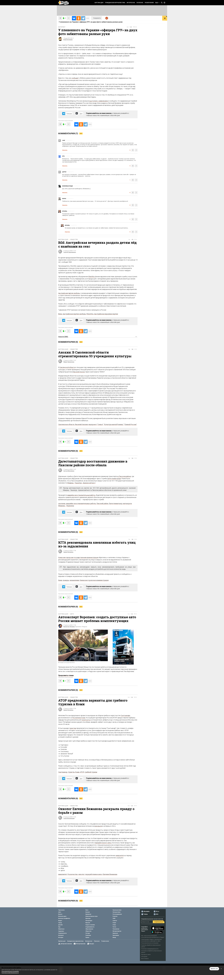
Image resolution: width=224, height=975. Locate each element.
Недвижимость (89, 926)
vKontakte (146, 911)
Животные (61, 929)
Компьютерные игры (91, 916)
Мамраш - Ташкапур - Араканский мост (81, 483)
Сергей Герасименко (69, 252)
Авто (72, 614)
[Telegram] (83, 18)
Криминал (88, 914)
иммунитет (120, 855)
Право (87, 937)
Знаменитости (62, 933)
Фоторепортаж (117, 931)
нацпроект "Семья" (95, 424)
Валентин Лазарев (69, 626)
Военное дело (62, 916)
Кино (86, 910)
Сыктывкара (125, 715)
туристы (71, 772)
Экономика (116, 935)
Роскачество (73, 874)
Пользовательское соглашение (149, 943)
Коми (77, 772)
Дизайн (60, 924)
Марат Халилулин (68, 362)
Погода (87, 933)
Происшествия (117, 910)
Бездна (92, 943)
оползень (61, 503)
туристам (72, 728)
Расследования (117, 914)
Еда (59, 926)
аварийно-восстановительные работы (81, 495)
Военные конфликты (64, 918)
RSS (157, 914)
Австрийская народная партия (106, 314)
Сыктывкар (62, 772)
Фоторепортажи (80, 943)
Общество (74, 239)
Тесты (114, 926)
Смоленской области (67, 367)
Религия (115, 916)
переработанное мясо (93, 874)
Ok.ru (157, 911)
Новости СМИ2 (63, 336)
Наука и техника (90, 924)
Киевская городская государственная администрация (78, 557)
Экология (115, 933)
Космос (87, 912)
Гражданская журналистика (115, 2)
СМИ (114, 918)
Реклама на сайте (145, 954)
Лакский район (102, 503)
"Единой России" (130, 424)
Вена (60, 314)
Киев (60, 580)
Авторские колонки (66, 943)
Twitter (146, 914)
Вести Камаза (145, 958)
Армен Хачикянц (68, 552)
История (60, 937)
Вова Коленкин (68, 39)
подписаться (158, 922)
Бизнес (60, 914)
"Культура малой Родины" (114, 424)
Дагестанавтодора (114, 478)
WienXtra (91, 276)
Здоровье (61, 931)
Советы (115, 920)
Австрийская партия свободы (69, 293)
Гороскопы (61, 910)
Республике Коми (78, 718)
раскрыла (98, 826)
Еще (156, 2)
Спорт (114, 922)
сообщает (75, 78)
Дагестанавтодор (115, 503)
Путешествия (116, 912)
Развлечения (149, 2)
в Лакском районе (124, 476)
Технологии (116, 929)
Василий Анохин (79, 372)
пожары (66, 580)
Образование (89, 929)
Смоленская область (66, 424)
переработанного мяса (103, 843)
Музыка (87, 922)
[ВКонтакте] (74, 18)
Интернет (61, 27)
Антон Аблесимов (68, 471)
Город (60, 922)
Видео (60, 920)
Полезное (139, 2)
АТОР (82, 772)
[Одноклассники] (78, 18)
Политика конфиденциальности (149, 948)
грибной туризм (91, 772)
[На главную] (63, 2)
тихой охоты (85, 720)
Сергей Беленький (68, 818)
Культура (88, 918)
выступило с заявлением (98, 101)
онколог (81, 874)
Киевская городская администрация (94, 580)
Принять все (214, 968)
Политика (88, 935)
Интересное (131, 2)
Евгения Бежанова (110, 874)
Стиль (114, 924)
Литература (88, 920)
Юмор (114, 937)
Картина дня (99, 2)
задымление (74, 580)
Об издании (144, 956)
